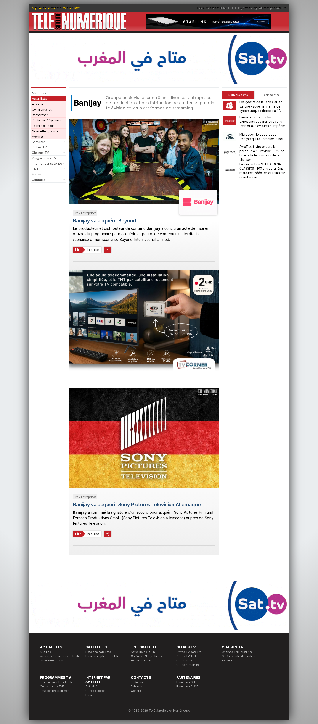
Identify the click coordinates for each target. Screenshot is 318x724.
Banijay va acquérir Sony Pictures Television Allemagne (137, 504)
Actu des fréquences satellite (60, 656)
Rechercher (40, 115)
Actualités (39, 99)
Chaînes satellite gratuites (240, 656)
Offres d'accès (95, 690)
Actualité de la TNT (144, 651)
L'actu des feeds (43, 125)
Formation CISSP (187, 686)
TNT (230, 8)
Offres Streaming (188, 664)
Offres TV (39, 147)
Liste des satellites (98, 651)
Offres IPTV (184, 660)
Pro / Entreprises (85, 213)
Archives (38, 136)
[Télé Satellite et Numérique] (79, 21)
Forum (36, 174)
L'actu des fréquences (47, 120)
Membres (39, 93)
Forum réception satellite (102, 656)
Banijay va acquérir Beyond (104, 220)
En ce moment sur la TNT (57, 682)
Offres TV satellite (188, 651)
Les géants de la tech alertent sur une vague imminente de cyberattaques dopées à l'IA (261, 106)
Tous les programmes (54, 690)
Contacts (39, 180)
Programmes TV (44, 158)
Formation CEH (186, 682)
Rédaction (138, 682)
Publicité (136, 686)
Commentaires (42, 109)
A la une (37, 104)
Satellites (39, 142)
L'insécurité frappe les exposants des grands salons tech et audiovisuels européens (262, 121)
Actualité (91, 686)
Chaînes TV (40, 153)
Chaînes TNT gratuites (146, 656)
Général (136, 690)
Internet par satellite (272, 8)
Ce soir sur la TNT (52, 686)
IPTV (238, 8)
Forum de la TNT (142, 660)
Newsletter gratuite (45, 131)
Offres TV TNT (186, 656)
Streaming (250, 8)
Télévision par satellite (210, 8)
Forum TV (228, 660)
